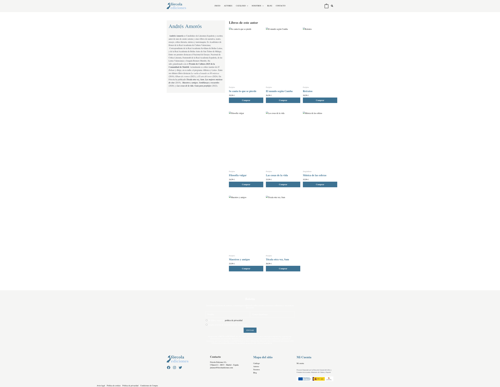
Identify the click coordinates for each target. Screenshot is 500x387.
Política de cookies (114, 385)
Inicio (217, 6)
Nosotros (256, 6)
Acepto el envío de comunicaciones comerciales (227, 324)
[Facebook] (169, 367)
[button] (247, 6)
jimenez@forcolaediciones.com (221, 367)
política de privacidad (233, 320)
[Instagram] (174, 367)
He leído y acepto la (225, 320)
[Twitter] (180, 367)
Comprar (246, 100)
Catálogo (241, 6)
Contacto (280, 6)
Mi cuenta (300, 363)
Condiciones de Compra (149, 385)
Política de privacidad (130, 385)
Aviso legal (101, 385)
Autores (228, 6)
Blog (269, 6)
